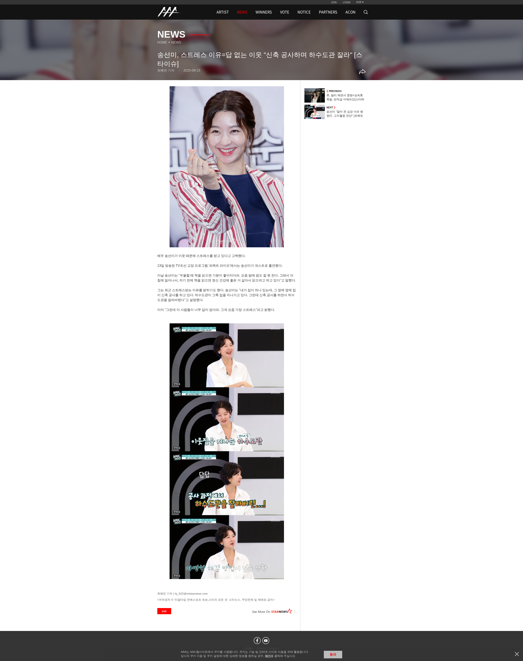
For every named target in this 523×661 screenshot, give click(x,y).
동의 (333, 654)
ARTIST (223, 12)
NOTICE (304, 12)
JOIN (334, 2)
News (176, 42)
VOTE (284, 12)
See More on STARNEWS (274, 611)
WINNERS (264, 12)
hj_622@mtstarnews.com (191, 593)
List (164, 611)
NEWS (242, 12)
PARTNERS (328, 12)
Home (162, 42)
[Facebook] (257, 640)
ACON (350, 12)
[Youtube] (265, 640)
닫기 (517, 654)
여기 (268, 656)
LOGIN (346, 2)
